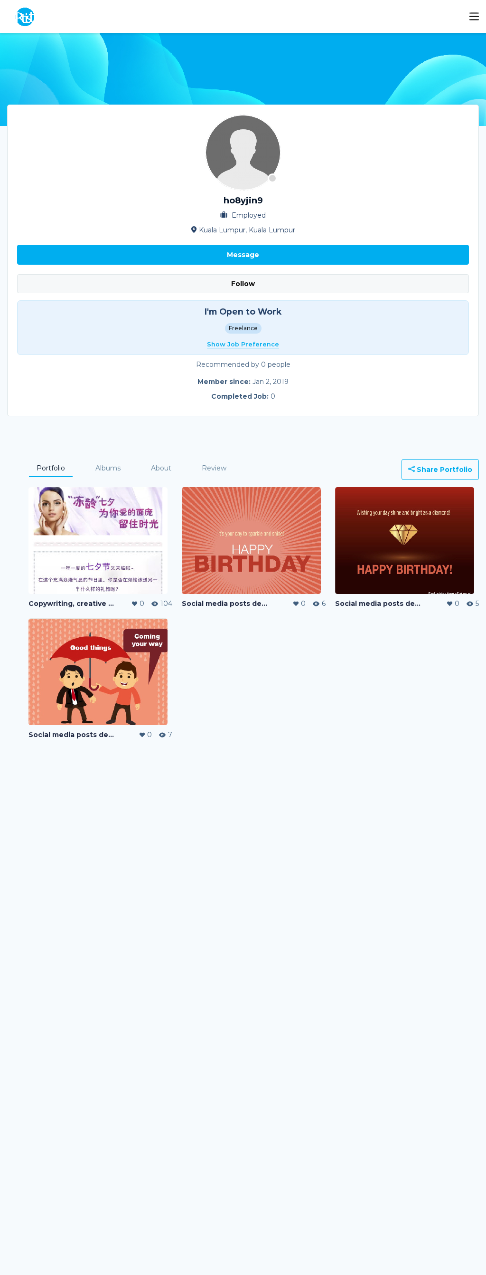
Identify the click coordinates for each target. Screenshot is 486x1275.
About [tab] (161, 468)
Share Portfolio (443, 469)
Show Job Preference (243, 344)
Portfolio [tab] (51, 468)
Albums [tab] (108, 468)
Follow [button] (243, 283)
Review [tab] (214, 468)
